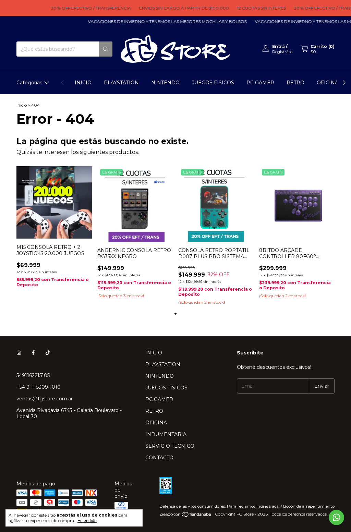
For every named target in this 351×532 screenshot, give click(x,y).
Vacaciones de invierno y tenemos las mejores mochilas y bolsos (162, 21)
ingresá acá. (268, 506)
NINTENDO (165, 83)
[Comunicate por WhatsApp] (336, 517)
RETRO (295, 83)
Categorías (29, 83)
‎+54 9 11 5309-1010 (38, 387)
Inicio (21, 105)
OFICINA (327, 83)
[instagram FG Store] (18, 353)
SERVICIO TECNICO (169, 446)
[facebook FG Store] (33, 353)
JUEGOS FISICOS (213, 83)
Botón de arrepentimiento (309, 506)
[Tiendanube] (186, 515)
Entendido (87, 520)
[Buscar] (105, 49)
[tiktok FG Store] (47, 353)
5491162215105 (33, 375)
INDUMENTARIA (165, 434)
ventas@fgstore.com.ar (44, 399)
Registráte (282, 51)
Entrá (278, 46)
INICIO (83, 83)
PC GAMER (260, 83)
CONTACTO (159, 458)
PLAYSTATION (121, 83)
